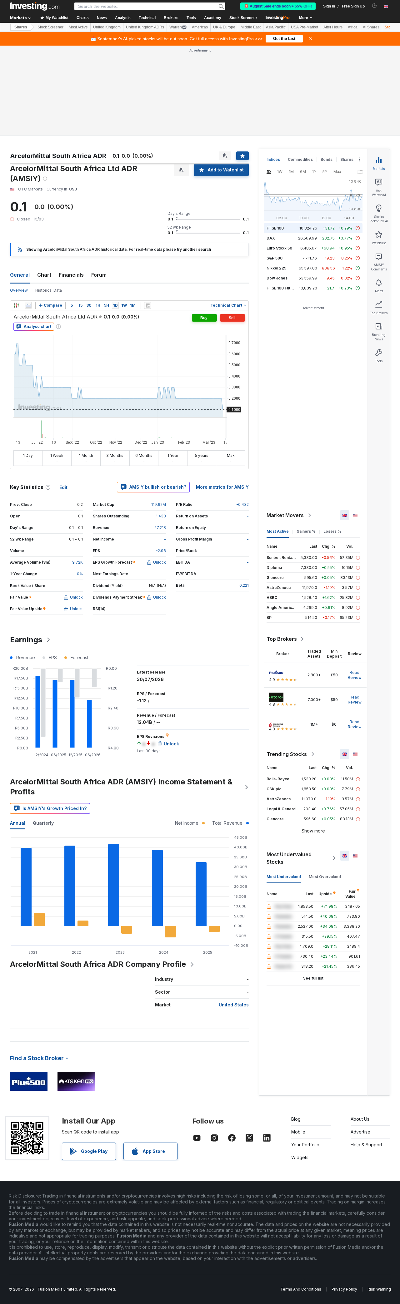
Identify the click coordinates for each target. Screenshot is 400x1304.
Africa (353, 27)
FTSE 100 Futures (283, 288)
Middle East (251, 27)
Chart (44, 275)
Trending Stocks (287, 754)
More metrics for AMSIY (222, 487)
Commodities (300, 159)
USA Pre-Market (304, 27)
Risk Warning (379, 1289)
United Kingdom (107, 27)
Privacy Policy (344, 1289)
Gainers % (306, 531)
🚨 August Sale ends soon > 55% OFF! (278, 6)
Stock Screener (243, 18)
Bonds (326, 159)
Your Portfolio (305, 1144)
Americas (200, 27)
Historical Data (48, 290)
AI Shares (371, 27)
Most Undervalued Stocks (289, 858)
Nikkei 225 (276, 268)
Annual (17, 823)
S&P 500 (274, 258)
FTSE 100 (275, 228)
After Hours (332, 27)
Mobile (298, 1131)
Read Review (355, 675)
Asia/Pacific (276, 27)
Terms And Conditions (300, 1289)
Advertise (360, 1131)
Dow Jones (277, 278)
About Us (360, 1119)
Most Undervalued (284, 876)
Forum (99, 275)
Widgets (299, 1157)
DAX (271, 238)
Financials (71, 275)
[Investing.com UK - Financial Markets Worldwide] (34, 6)
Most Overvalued (325, 876)
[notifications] (374, 6)
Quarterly (43, 823)
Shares (20, 27)
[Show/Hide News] (147, 305)
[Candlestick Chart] (16, 305)
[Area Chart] (28, 305)
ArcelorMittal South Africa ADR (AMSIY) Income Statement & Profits (121, 786)
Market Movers (285, 515)
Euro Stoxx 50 (279, 248)
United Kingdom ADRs (145, 27)
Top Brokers (282, 639)
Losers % (332, 531)
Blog (296, 1119)
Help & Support (366, 1144)
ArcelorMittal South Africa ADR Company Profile (98, 964)
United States (234, 1004)
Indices (273, 159)
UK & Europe (224, 27)
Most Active (78, 27)
